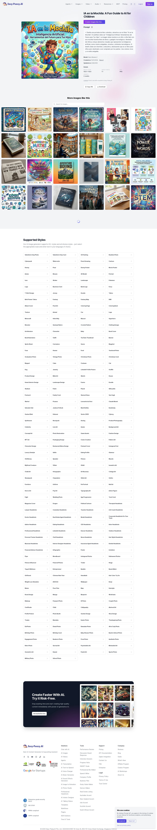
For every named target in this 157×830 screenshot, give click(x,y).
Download (102, 87)
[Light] (134, 4)
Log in (141, 4)
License (86, 80)
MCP (118, 4)
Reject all (132, 821)
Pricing (125, 4)
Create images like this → (94, 22)
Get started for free (39, 817)
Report (101, 60)
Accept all (122, 821)
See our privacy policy (124, 825)
